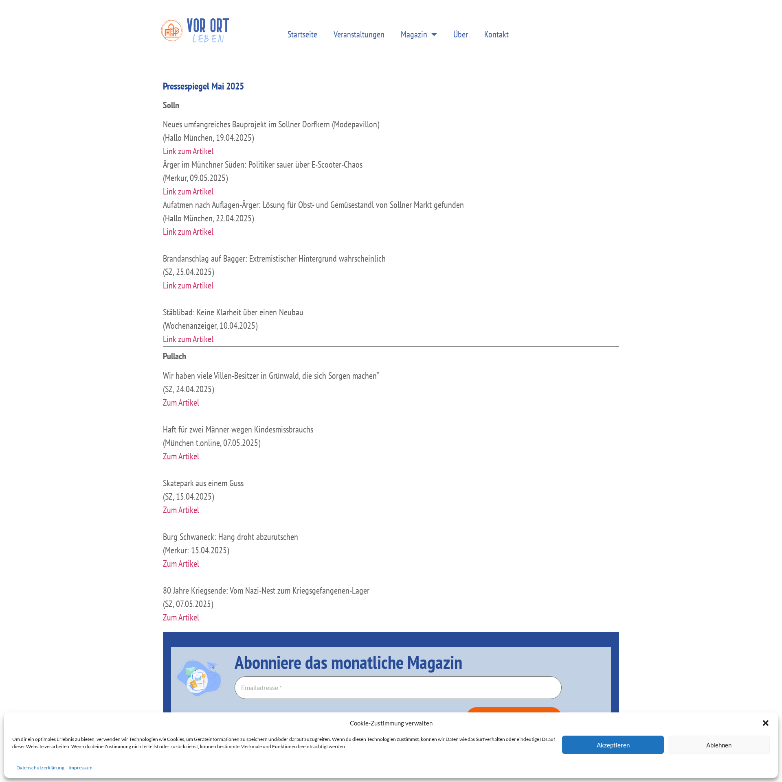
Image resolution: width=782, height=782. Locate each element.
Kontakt (496, 34)
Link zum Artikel (188, 151)
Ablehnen (718, 745)
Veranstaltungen (359, 34)
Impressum (80, 768)
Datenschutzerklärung (40, 768)
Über (460, 34)
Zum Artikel (181, 402)
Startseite (302, 34)
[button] (766, 723)
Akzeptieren (613, 745)
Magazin (414, 34)
